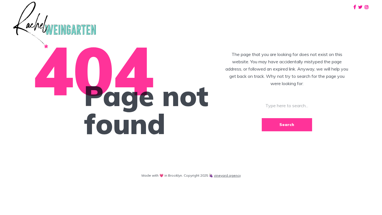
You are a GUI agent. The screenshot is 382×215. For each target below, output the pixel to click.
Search (286, 124)
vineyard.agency (227, 175)
